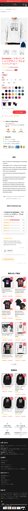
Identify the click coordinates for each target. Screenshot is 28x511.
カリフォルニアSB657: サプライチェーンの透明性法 (13, 469)
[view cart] (26, 4)
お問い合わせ (4, 482)
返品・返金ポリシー (5, 480)
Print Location (5, 100)
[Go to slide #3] (21, 52)
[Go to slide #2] (14, 52)
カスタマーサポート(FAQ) (7, 484)
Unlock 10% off (3, 504)
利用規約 (3, 462)
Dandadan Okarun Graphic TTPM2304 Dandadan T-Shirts (6, 313)
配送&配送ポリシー (5, 475)
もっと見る (14, 364)
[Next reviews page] (25, 263)
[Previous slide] (2, 31)
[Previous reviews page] (17, 263)
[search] (23, 4)
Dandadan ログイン (11, 9)
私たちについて (4, 460)
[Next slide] (25, 31)
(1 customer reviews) (13, 67)
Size (3, 77)
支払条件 (3, 477)
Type (3, 72)
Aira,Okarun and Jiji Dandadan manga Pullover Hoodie (19, 411)
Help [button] (25, 509)
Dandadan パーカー (6, 11)
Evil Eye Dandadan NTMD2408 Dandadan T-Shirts (7, 291)
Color (3, 85)
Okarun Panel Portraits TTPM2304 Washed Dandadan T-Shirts (20, 291)
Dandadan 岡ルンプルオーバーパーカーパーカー (7, 411)
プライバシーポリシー (6, 464)
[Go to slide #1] (6, 52)
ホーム (2, 9)
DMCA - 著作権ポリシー (6, 466)
